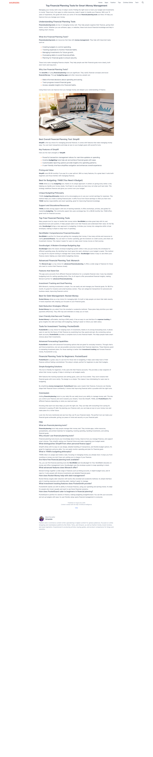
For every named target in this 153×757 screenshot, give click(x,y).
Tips (119, 2)
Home (100, 2)
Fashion (113, 2)
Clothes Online (128, 2)
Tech (136, 2)
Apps (106, 2)
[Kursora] (14, 2)
